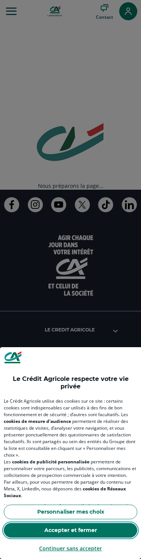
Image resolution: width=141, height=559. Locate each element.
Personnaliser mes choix (70, 511)
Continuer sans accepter (70, 548)
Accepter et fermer (70, 530)
